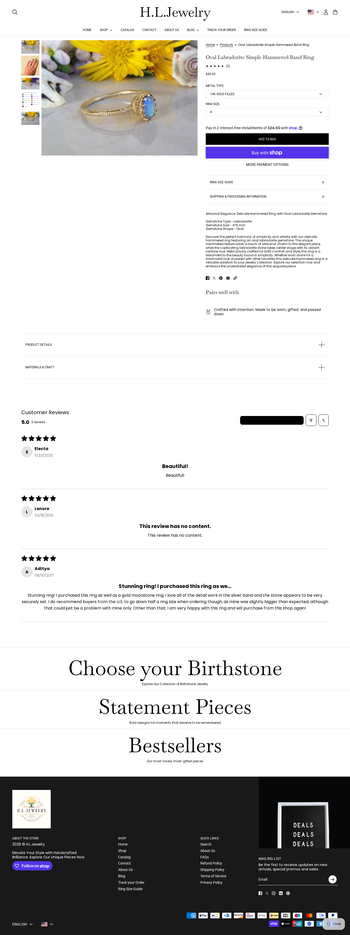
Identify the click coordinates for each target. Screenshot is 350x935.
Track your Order (131, 882)
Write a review (272, 420)
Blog (121, 876)
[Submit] (332, 879)
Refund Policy (211, 863)
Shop (122, 851)
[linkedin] (281, 893)
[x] (267, 893)
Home (210, 45)
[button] (235, 278)
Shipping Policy (212, 870)
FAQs (204, 857)
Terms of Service (213, 876)
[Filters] (311, 420)
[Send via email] (228, 278)
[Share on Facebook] (207, 278)
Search (205, 844)
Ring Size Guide (130, 889)
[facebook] (260, 893)
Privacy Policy (211, 882)
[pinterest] (288, 893)
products (226, 45)
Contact (124, 863)
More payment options (267, 164)
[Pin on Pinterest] (221, 278)
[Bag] (335, 12)
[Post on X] (214, 278)
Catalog (124, 857)
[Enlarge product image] (120, 98)
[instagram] (273, 893)
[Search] (14, 12)
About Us (125, 870)
